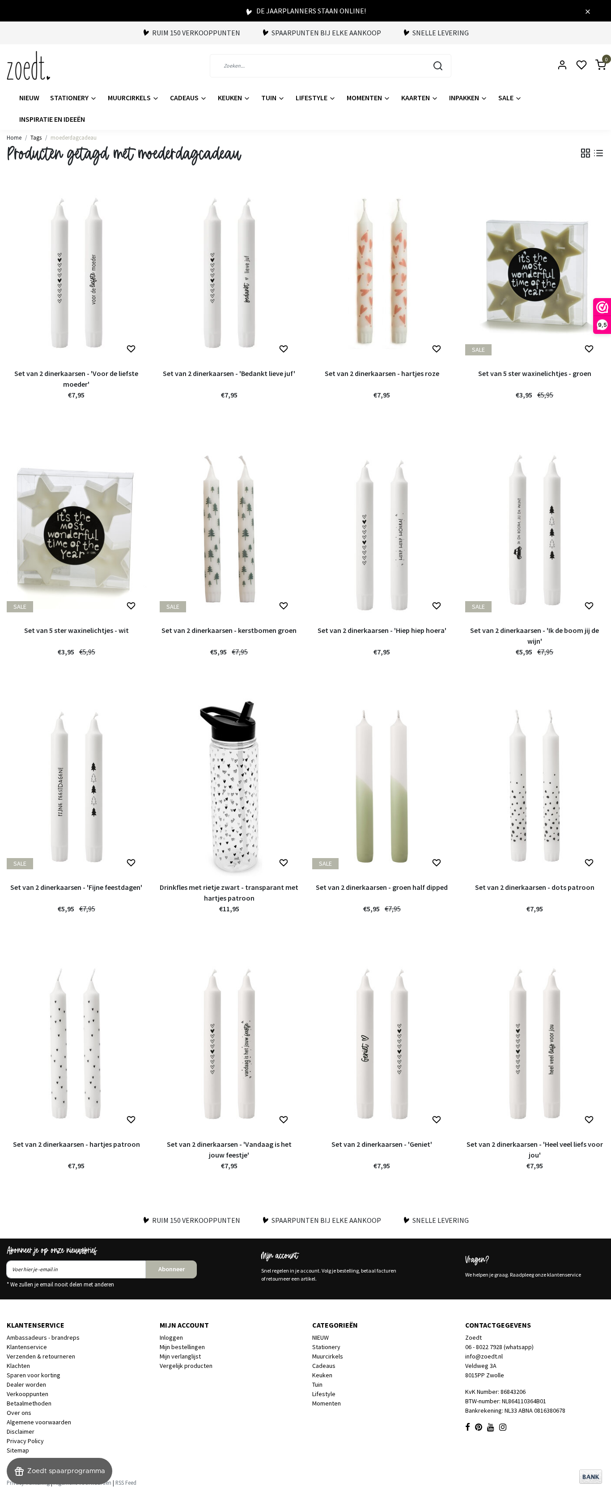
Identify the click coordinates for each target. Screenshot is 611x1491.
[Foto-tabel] (585, 153)
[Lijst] (598, 153)
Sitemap (18, 1450)
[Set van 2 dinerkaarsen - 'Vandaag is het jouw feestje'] (229, 1043)
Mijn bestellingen (182, 1347)
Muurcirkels (130, 97)
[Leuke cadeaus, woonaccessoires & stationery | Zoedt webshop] (28, 65)
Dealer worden (26, 1384)
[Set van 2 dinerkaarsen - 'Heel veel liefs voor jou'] (535, 1043)
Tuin (269, 97)
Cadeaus (185, 97)
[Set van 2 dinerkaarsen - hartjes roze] (382, 272)
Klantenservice (27, 1347)
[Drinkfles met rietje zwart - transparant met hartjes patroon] (229, 786)
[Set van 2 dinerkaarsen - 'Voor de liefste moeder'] (76, 272)
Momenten (365, 97)
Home (14, 137)
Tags (36, 137)
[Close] (587, 10)
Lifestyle (312, 97)
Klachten (18, 1366)
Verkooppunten (27, 1394)
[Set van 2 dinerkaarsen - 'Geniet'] (382, 1043)
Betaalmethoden (29, 1403)
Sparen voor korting (33, 1375)
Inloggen (171, 1337)
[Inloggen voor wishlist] (131, 349)
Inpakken (464, 97)
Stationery (70, 97)
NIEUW (29, 97)
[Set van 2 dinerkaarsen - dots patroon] (535, 786)
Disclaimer (20, 1431)
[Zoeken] (438, 66)
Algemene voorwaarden (39, 1422)
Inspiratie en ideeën (52, 119)
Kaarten (416, 97)
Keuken (230, 97)
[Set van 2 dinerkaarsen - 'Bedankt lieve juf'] (229, 272)
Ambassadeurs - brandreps (43, 1337)
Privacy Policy (25, 1441)
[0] (595, 65)
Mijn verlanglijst (180, 1356)
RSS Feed (125, 1482)
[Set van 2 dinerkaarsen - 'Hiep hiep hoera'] (382, 529)
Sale (506, 97)
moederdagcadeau (74, 137)
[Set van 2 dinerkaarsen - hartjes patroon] (76, 1043)
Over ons (19, 1413)
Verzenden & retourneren (41, 1356)
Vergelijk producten (186, 1366)
